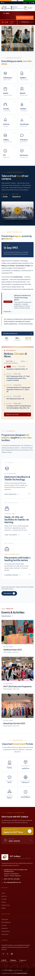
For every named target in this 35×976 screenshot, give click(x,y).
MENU (7, 13)
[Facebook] (29, 2)
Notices (10, 361)
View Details (8, 311)
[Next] (30, 46)
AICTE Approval (6, 922)
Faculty (3, 902)
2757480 (16, 879)
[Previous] (25, 46)
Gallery (3, 908)
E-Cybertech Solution (21, 973)
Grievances (4, 919)
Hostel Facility (5, 931)
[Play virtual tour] (17, 210)
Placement (4, 928)
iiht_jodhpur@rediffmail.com (12, 882)
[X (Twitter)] (31, 2)
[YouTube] (33, 2)
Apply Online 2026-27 (23, 17)
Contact (25, 2)
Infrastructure (5, 905)
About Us (4, 896)
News (24, 361)
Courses (3, 899)
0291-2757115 (8, 879)
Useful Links (4, 934)
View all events (6, 616)
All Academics (8, 593)
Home (3, 893)
